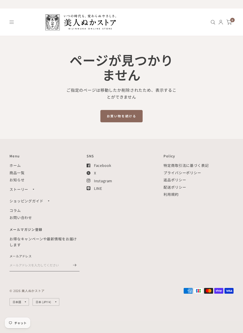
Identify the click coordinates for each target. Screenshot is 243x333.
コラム (15, 210)
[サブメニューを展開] (33, 189)
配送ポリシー (175, 187)
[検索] (213, 22)
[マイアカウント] (221, 22)
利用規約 (171, 194)
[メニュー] (12, 22)
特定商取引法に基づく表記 (186, 165)
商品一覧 (16, 172)
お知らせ (16, 179)
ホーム (15, 165)
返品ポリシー (175, 179)
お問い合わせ (20, 217)
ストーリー (18, 189)
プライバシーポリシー (182, 172)
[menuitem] (213, 22)
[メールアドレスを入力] (74, 265)
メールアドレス (20, 256)
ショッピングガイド (26, 200)
